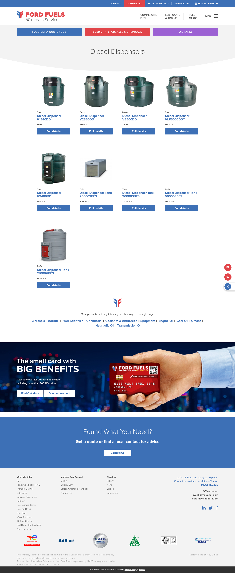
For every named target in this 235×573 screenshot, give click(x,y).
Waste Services (24, 517)
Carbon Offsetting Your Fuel (74, 488)
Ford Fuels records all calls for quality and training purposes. (46, 558)
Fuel (19, 481)
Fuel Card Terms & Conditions (66, 554)
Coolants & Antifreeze (121, 321)
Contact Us (117, 452)
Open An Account (59, 393)
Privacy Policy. (131, 570)
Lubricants (22, 493)
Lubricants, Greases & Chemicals (117, 31)
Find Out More (30, 393)
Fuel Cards (22, 513)
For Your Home (24, 529)
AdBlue (53, 321)
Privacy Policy (23, 554)
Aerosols (38, 321)
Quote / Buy (67, 485)
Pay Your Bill (67, 493)
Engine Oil (165, 321)
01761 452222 (209, 485)
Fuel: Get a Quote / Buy (49, 31)
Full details (54, 131)
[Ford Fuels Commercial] (41, 15)
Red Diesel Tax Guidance (29, 525)
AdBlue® (21, 501)
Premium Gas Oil (25, 488)
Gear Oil (182, 321)
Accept (142, 570)
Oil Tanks (186, 31)
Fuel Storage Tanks (26, 505)
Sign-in (64, 481)
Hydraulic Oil (104, 325)
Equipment (147, 321)
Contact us (180, 481)
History (110, 481)
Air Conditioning (24, 521)
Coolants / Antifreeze (27, 497)
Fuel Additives (73, 321)
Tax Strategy (108, 554)
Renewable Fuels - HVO (28, 485)
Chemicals (94, 321)
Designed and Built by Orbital (203, 554)
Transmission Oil (129, 325)
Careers (110, 488)
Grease (196, 321)
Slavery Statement (91, 554)
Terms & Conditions (41, 554)
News (109, 485)
